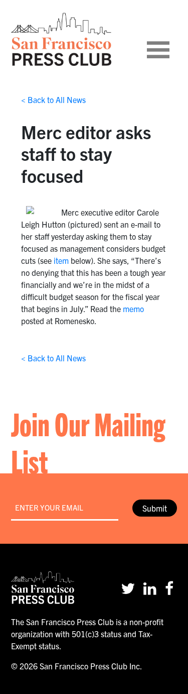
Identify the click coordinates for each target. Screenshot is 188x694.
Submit (154, 508)
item (61, 260)
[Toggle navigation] (170, 39)
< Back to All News (53, 99)
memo (133, 309)
